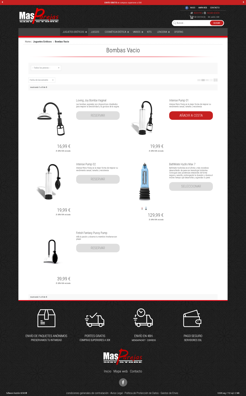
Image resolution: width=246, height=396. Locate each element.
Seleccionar (191, 186)
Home (28, 41)
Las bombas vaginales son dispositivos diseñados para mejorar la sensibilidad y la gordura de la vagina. (97, 105)
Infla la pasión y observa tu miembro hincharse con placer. (96, 238)
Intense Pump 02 (86, 164)
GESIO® (23, 393)
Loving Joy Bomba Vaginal (91, 100)
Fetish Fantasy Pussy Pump (91, 233)
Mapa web (202, 8)
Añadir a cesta (191, 115)
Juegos (95, 31)
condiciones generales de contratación (87, 393)
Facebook (123, 382)
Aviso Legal (116, 393)
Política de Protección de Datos (142, 393)
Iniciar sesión (213, 13)
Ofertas (178, 31)
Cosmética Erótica (115, 31)
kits (149, 31)
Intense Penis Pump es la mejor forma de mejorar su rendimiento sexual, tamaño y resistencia (190, 105)
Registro (198, 13)
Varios (136, 31)
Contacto (215, 8)
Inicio (107, 371)
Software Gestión (13, 393)
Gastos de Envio (169, 393)
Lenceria (162, 31)
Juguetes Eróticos (73, 31)
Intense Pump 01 (179, 100)
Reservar (98, 115)
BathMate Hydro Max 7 (182, 164)
